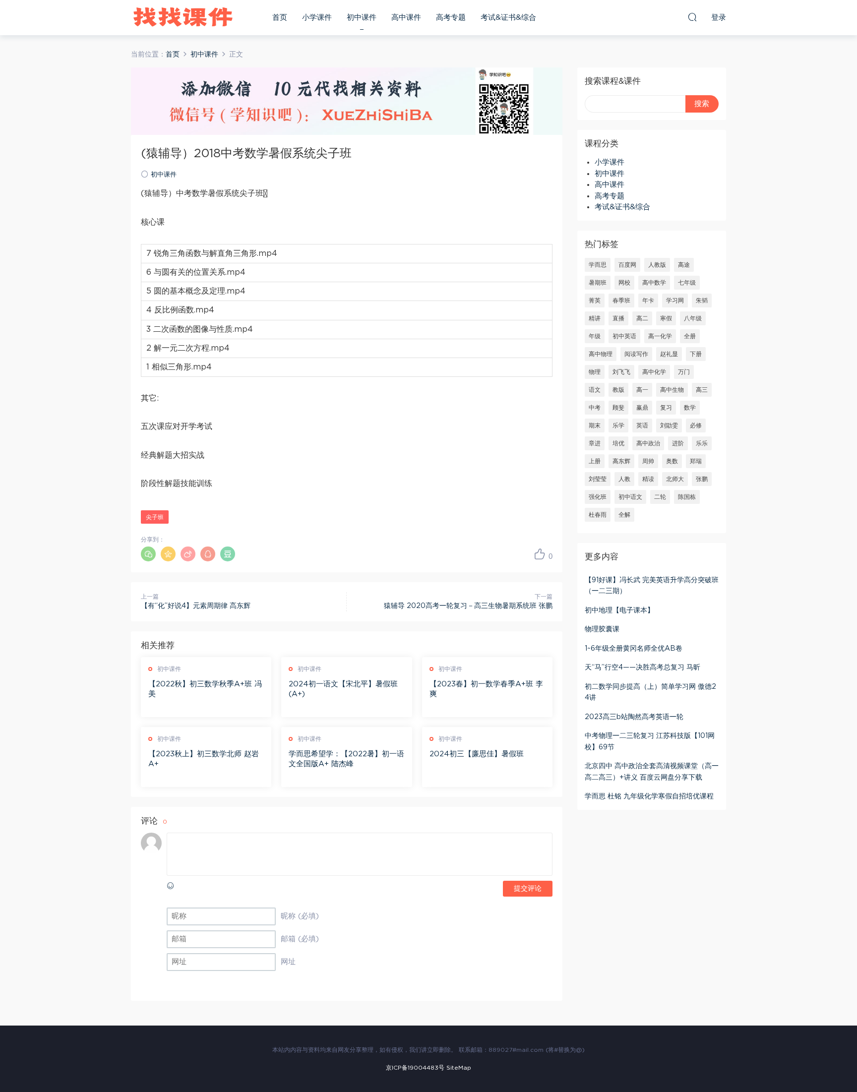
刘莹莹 (598, 479)
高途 (684, 265)
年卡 (648, 300)
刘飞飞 (621, 372)
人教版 (657, 265)
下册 (696, 354)
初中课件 (361, 17)
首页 (279, 17)
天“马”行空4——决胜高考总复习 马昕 (642, 667)
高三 (702, 390)
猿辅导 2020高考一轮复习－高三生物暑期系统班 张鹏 (468, 606)
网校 (624, 283)
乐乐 (702, 443)
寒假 (666, 318)
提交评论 (528, 888)
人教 (624, 479)
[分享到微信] (148, 553)
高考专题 (451, 17)
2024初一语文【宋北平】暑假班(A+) (343, 689)
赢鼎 (642, 408)
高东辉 (621, 461)
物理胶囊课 (602, 629)
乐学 (618, 425)
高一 (642, 390)
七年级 (687, 283)
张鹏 (702, 479)
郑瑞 (696, 461)
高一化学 (660, 336)
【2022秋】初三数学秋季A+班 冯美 (205, 689)
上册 (595, 461)
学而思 (598, 265)
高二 (642, 318)
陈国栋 (687, 497)
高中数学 (654, 283)
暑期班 (598, 283)
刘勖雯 (669, 425)
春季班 (621, 300)
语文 (595, 390)
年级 (595, 336)
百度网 (627, 265)
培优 (618, 443)
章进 (595, 443)
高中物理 (600, 354)
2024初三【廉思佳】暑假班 (476, 754)
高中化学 (654, 372)
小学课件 (317, 17)
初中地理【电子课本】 (619, 610)
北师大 (675, 479)
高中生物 (672, 390)
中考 (595, 408)
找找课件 (183, 17)
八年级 (693, 318)
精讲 (595, 318)
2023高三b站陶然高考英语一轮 (634, 717)
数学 (690, 408)
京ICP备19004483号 (415, 1068)
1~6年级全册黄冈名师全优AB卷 (633, 648)
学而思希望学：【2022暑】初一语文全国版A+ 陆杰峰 (346, 759)
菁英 (595, 300)
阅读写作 (636, 354)
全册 (690, 336)
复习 (666, 408)
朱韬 (702, 300)
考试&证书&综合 (508, 17)
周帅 (648, 461)
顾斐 (618, 408)
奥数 (672, 461)
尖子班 (155, 517)
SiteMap (458, 1068)
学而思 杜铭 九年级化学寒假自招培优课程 (649, 796)
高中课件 (406, 17)
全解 (624, 515)
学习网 (675, 300)
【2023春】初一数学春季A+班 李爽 (486, 689)
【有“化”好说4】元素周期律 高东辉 (195, 606)
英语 (642, 425)
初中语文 (630, 497)
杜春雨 (598, 515)
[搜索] (692, 16)
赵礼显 (669, 354)
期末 (595, 425)
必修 (696, 425)
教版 (618, 390)
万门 (684, 372)
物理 (595, 372)
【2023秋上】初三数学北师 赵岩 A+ (203, 759)
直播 (618, 318)
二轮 (660, 497)
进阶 (678, 443)
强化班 (598, 497)
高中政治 (648, 443)
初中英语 (624, 336)
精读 (648, 479)
